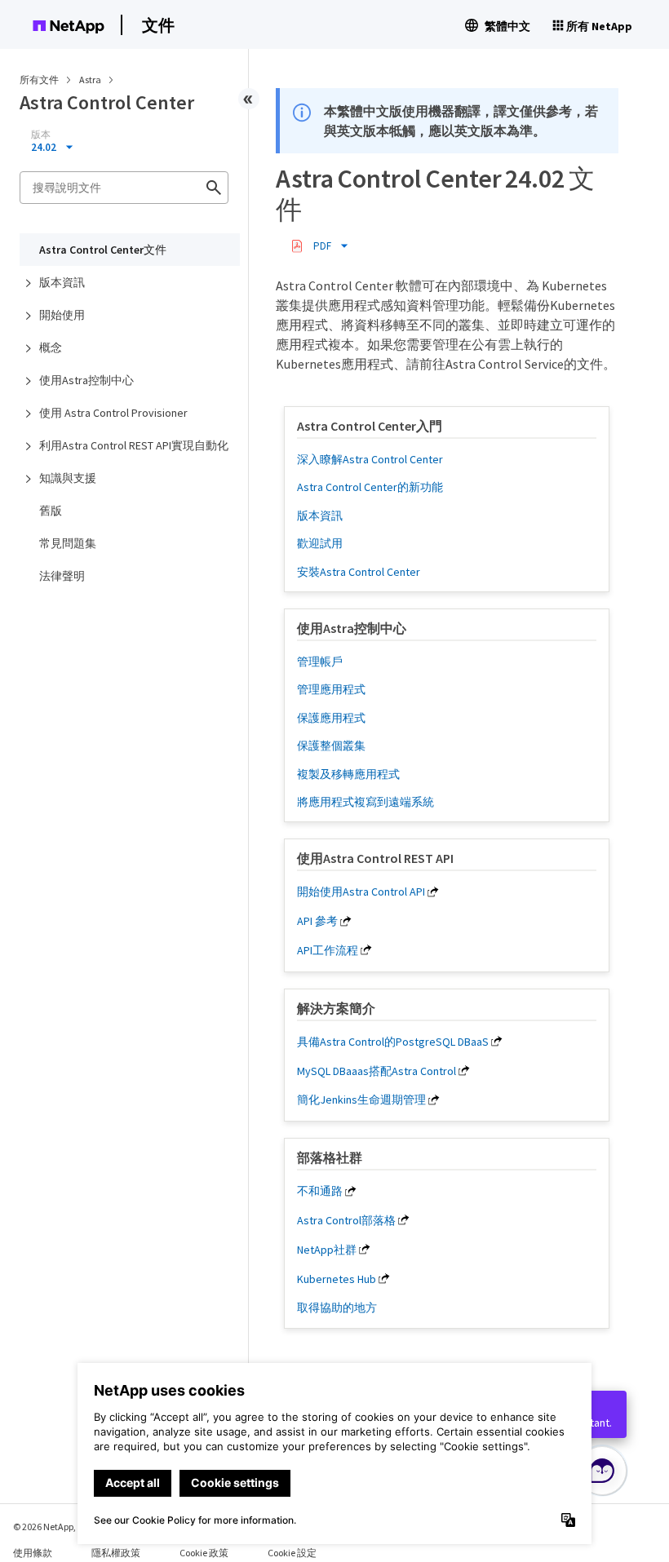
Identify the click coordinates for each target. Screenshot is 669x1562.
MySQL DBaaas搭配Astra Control (376, 1071)
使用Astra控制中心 (86, 380)
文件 (158, 25)
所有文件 (39, 79)
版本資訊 (62, 282)
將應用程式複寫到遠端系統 (365, 801)
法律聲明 (62, 576)
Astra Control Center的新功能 (370, 487)
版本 (41, 134)
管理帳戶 (320, 661)
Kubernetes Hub (336, 1279)
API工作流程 (327, 950)
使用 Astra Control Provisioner (113, 412)
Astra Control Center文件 (102, 249)
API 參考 (317, 921)
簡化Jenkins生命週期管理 (361, 1099)
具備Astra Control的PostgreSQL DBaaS (393, 1041)
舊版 (50, 510)
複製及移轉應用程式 (348, 774)
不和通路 (320, 1191)
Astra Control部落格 (346, 1220)
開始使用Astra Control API (361, 891)
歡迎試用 (320, 543)
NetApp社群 (327, 1249)
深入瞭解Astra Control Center (370, 459)
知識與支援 (67, 478)
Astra (91, 79)
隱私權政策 (115, 1553)
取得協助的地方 (337, 1307)
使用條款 (32, 1553)
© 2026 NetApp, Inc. (53, 1526)
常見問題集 (67, 543)
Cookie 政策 (203, 1553)
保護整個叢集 (331, 745)
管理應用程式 (331, 689)
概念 (50, 347)
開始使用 (62, 315)
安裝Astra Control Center (358, 571)
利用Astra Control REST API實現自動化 (133, 445)
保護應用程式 (331, 717)
